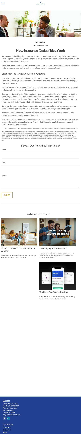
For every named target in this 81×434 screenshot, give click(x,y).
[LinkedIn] (8, 418)
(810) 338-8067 (13, 406)
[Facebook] (4, 418)
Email (4, 162)
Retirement (6, 427)
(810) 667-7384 (13, 404)
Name (4, 149)
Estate (5, 432)
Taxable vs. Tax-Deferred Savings (53, 292)
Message (5, 175)
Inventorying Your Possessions (52, 249)
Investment (6, 430)
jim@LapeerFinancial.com (11, 415)
